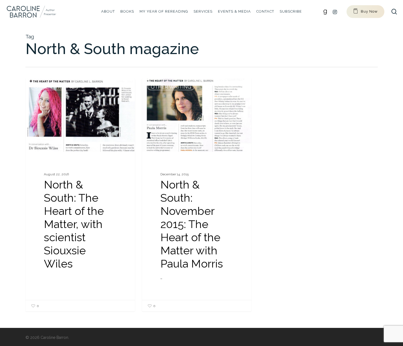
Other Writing (54, 87)
